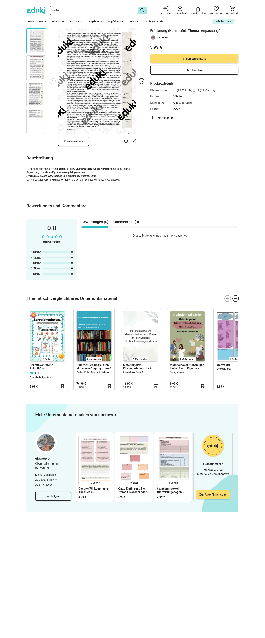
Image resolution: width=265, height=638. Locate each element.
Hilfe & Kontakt (154, 21)
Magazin (135, 21)
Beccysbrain (177, 372)
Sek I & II (56, 21)
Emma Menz (224, 368)
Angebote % (95, 21)
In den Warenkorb (194, 58)
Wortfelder (223, 365)
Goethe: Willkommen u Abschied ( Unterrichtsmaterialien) (93, 490)
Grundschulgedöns (40, 377)
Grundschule (35, 21)
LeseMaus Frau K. (133, 372)
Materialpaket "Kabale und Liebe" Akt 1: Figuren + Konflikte (187, 366)
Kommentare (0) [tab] (126, 222)
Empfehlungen (116, 21)
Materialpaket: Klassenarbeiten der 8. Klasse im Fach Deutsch (138, 366)
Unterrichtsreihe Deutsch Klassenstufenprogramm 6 (93, 366)
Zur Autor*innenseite (213, 494)
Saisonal (75, 21)
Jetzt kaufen (194, 70)
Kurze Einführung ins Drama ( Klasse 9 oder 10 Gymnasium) (132, 490)
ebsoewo (162, 37)
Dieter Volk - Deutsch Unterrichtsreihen (98, 372)
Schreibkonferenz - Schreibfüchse (42, 366)
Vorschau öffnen (73, 141)
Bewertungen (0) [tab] (94, 222)
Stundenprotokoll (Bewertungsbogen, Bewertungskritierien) (171, 490)
